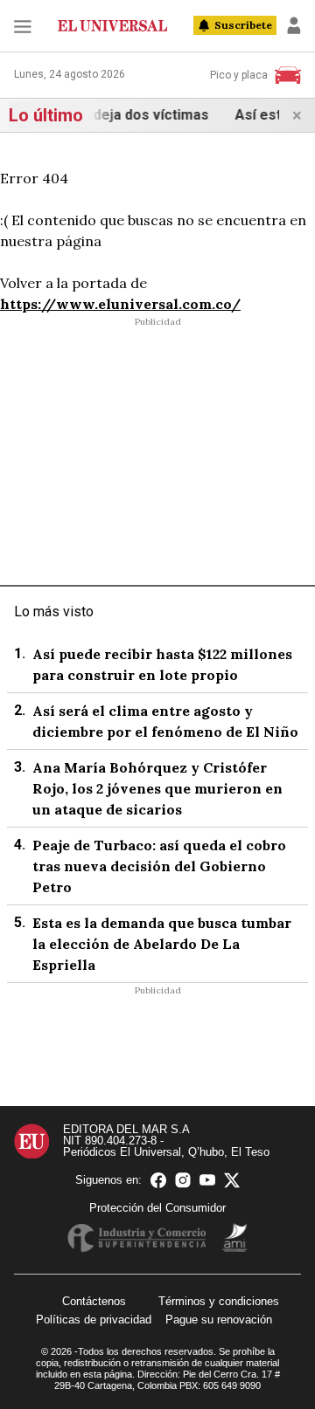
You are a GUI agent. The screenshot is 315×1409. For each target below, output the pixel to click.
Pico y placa (239, 75)
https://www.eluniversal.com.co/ (120, 304)
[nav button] (23, 26)
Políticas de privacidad (93, 1319)
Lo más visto (54, 611)
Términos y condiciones (218, 1301)
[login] (294, 25)
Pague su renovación (218, 1319)
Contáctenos (94, 1301)
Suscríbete (243, 24)
